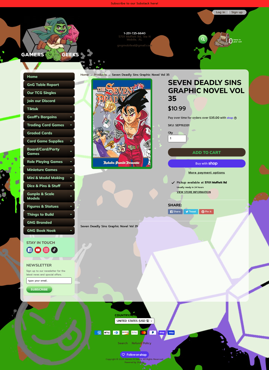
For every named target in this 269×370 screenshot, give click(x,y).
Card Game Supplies (51, 142)
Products (100, 75)
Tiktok (32, 108)
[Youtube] (38, 250)
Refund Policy (141, 343)
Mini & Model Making (51, 178)
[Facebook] (29, 250)
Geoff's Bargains (51, 118)
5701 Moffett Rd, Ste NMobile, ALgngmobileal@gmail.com (134, 41)
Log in (220, 12)
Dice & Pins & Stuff (51, 186)
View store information (194, 192)
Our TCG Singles (41, 92)
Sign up (237, 12)
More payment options (206, 172)
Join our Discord (41, 100)
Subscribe (39, 289)
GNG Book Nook (51, 231)
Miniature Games (51, 170)
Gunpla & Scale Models (51, 196)
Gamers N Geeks (133, 359)
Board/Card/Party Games (51, 151)
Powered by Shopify (134, 362)
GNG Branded (39, 222)
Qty (170, 132)
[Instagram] (46, 250)
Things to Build (51, 215)
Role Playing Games (51, 162)
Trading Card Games (51, 126)
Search (123, 343)
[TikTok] (54, 250)
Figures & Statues (51, 207)
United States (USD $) (133, 321)
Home (32, 76)
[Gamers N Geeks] (50, 39)
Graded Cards (39, 133)
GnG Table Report (43, 84)
